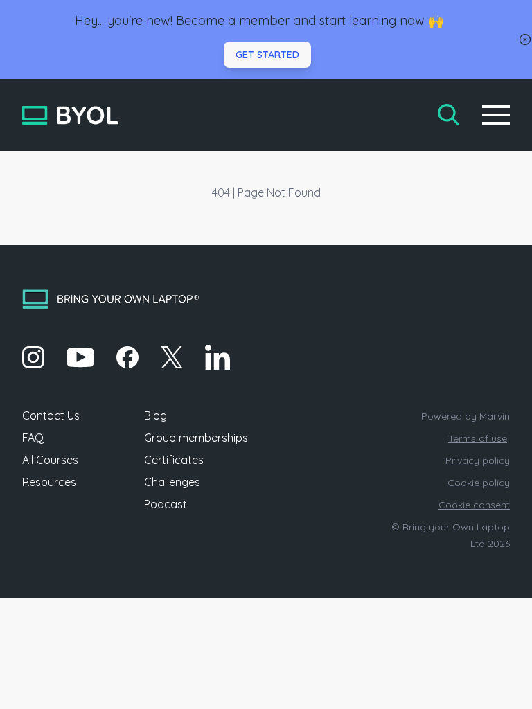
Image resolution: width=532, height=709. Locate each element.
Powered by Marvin (465, 416)
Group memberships (196, 438)
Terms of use (477, 438)
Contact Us (51, 415)
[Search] (449, 115)
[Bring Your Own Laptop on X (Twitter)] (172, 357)
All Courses (50, 460)
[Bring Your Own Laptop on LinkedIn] (217, 357)
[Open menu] (496, 115)
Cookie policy (478, 482)
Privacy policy (477, 460)
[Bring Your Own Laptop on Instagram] (33, 357)
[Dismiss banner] (525, 39)
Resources (49, 482)
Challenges (172, 482)
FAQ (33, 438)
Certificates (174, 460)
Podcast (165, 504)
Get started (267, 54)
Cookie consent (474, 505)
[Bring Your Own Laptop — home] (70, 115)
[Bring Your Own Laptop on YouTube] (80, 357)
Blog (155, 415)
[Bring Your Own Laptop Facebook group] (127, 357)
